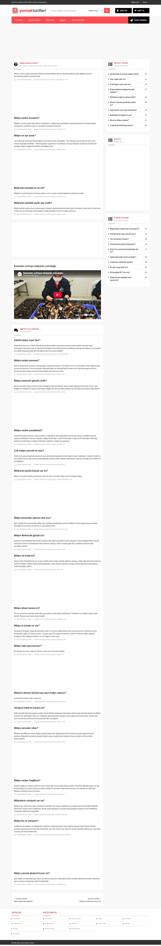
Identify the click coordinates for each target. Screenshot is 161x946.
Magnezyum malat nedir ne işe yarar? (124, 229)
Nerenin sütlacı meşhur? (119, 120)
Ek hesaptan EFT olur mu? (120, 272)
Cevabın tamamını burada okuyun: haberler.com (49, 374)
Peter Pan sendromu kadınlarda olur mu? (124, 250)
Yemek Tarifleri (34, 20)
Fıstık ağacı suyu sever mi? (120, 84)
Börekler (74, 923)
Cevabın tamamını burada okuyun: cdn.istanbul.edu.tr (51, 354)
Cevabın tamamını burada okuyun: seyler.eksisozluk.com (52, 835)
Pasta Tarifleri (75, 919)
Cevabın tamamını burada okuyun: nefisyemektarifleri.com (53, 479)
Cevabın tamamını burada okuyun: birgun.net (48, 569)
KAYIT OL (141, 11)
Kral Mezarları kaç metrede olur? (123, 234)
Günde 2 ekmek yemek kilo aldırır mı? (123, 103)
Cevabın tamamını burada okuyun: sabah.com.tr (49, 722)
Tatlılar (100, 919)
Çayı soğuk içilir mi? (118, 79)
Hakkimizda (17, 923)
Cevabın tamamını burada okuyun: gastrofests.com (51, 529)
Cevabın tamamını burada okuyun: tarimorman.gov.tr (51, 814)
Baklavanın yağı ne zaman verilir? (123, 97)
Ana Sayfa (23, 66)
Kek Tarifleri (102, 923)
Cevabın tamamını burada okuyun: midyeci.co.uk (50, 214)
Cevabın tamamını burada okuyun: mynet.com (49, 654)
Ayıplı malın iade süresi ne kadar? (123, 257)
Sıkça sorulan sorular (35, 66)
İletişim (145, 2)
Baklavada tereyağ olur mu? (121, 115)
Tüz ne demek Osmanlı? (119, 239)
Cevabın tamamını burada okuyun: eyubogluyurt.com (51, 79)
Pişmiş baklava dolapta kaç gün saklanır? (122, 91)
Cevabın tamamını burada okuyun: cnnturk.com (49, 444)
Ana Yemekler (49, 929)
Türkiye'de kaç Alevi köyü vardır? (123, 244)
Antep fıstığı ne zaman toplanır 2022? (124, 74)
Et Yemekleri (49, 923)
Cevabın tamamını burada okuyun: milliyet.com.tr (50, 149)
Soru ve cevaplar (78, 20)
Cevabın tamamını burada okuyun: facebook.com (50, 196)
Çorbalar (127, 919)
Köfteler (127, 923)
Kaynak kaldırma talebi (23, 79)
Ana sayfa (19, 20)
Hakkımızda (135, 2)
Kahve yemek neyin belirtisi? (23, 901)
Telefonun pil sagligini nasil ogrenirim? (120, 278)
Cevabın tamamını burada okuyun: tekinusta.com (50, 639)
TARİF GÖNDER (140, 20)
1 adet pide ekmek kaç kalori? (121, 125)
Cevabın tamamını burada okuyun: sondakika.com (50, 619)
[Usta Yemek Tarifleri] (29, 10)
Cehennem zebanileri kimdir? (121, 262)
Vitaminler (50, 20)
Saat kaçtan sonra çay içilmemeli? (123, 110)
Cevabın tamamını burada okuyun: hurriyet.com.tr (50, 129)
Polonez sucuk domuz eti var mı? (90, 901)
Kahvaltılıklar (75, 929)
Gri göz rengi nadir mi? (119, 267)
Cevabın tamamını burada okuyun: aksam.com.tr (50, 701)
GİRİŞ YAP (123, 11)
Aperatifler (48, 919)
